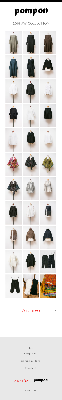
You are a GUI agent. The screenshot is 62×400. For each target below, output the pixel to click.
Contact (31, 368)
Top (31, 348)
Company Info (31, 361)
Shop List (31, 353)
